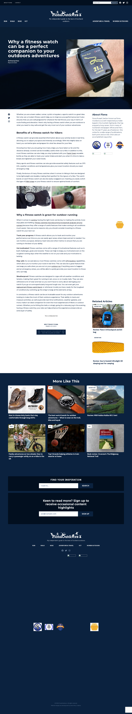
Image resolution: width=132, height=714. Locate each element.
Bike (20, 21)
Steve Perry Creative (75, 705)
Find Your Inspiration (66, 479)
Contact (18, 2)
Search (114, 2)
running (34, 220)
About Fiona (8, 2)
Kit (26, 21)
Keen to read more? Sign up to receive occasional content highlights (66, 504)
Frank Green (71, 153)
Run (5, 21)
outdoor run (56, 266)
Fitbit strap (29, 181)
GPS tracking (71, 261)
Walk (12, 21)
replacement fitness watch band (29, 287)
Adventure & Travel (101, 21)
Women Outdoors (120, 21)
